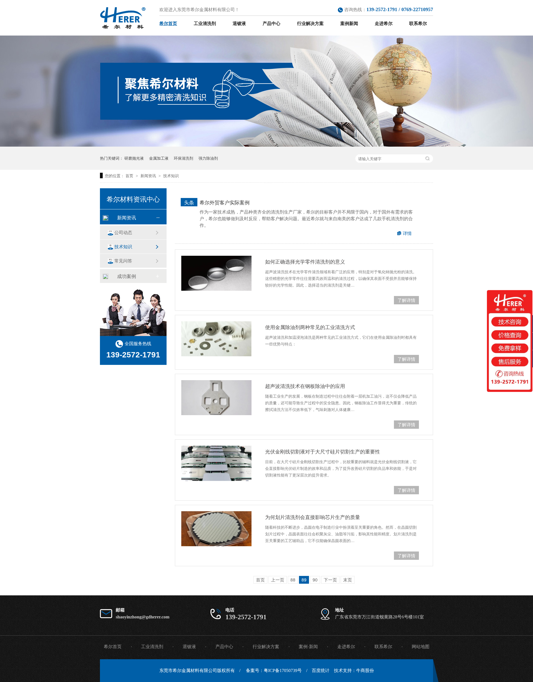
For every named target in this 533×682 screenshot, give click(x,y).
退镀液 (239, 23)
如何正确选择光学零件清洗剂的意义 (305, 261)
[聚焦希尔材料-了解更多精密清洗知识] (266, 145)
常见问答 (123, 260)
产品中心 (271, 23)
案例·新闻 (308, 646)
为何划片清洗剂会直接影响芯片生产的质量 (312, 516)
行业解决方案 (310, 23)
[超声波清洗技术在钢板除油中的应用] (216, 397)
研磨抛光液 (134, 158)
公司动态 (123, 232)
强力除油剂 (208, 158)
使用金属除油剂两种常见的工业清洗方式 (310, 326)
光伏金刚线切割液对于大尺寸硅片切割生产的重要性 (322, 451)
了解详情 (406, 300)
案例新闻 (349, 23)
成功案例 (126, 275)
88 (292, 579)
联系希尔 (418, 23)
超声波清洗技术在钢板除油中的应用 (305, 385)
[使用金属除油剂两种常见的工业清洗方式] (216, 338)
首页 (129, 175)
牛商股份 (365, 670)
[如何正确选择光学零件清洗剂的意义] (216, 273)
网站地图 (420, 646)
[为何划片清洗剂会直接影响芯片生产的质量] (216, 528)
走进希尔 (384, 23)
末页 (347, 579)
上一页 (277, 579)
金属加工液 (159, 158)
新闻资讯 (148, 175)
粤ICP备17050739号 (283, 670)
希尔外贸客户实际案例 (225, 202)
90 (315, 579)
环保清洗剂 (183, 158)
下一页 (330, 579)
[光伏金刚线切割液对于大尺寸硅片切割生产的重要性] (216, 463)
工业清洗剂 (205, 23)
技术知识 (171, 175)
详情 (407, 233)
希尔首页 (168, 23)
